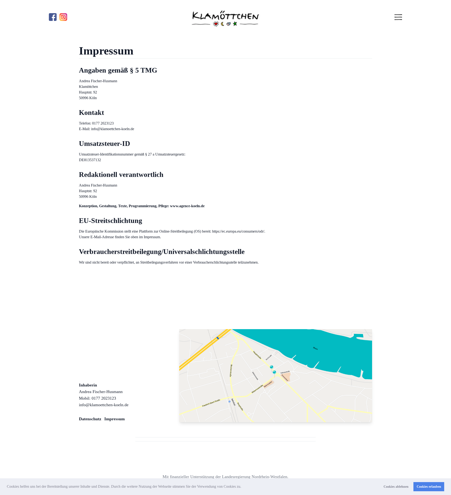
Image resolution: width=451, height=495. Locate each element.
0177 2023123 (104, 398)
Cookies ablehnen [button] (396, 486)
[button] (243, 487)
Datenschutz (90, 419)
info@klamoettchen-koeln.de (103, 404)
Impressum (114, 419)
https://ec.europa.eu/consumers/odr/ (238, 231)
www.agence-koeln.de (187, 206)
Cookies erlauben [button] (429, 486)
